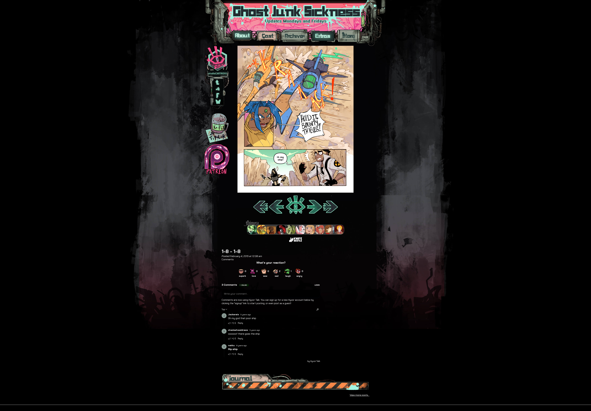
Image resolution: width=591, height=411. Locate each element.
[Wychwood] (261, 229)
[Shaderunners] (290, 229)
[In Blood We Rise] (339, 229)
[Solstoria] (310, 229)
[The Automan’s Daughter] (319, 229)
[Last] (330, 205)
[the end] (252, 229)
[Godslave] (300, 229)
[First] (260, 205)
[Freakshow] (329, 229)
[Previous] (277, 205)
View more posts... (359, 395)
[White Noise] (271, 229)
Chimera (293, 223)
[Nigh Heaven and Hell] (281, 229)
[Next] (314, 205)
